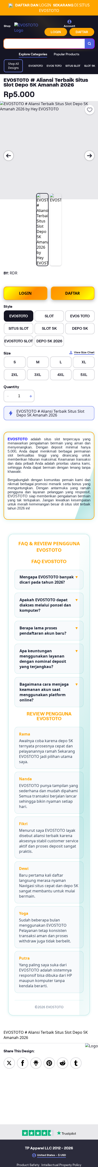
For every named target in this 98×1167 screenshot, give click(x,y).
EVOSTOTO (18, 439)
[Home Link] (28, 27)
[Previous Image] (8, 155)
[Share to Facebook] (22, 1062)
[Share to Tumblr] (76, 1062)
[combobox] (44, 43)
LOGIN (56, 32)
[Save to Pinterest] (49, 1062)
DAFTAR (82, 32)
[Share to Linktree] (36, 1062)
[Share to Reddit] (62, 1062)
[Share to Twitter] (9, 1062)
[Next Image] (89, 155)
